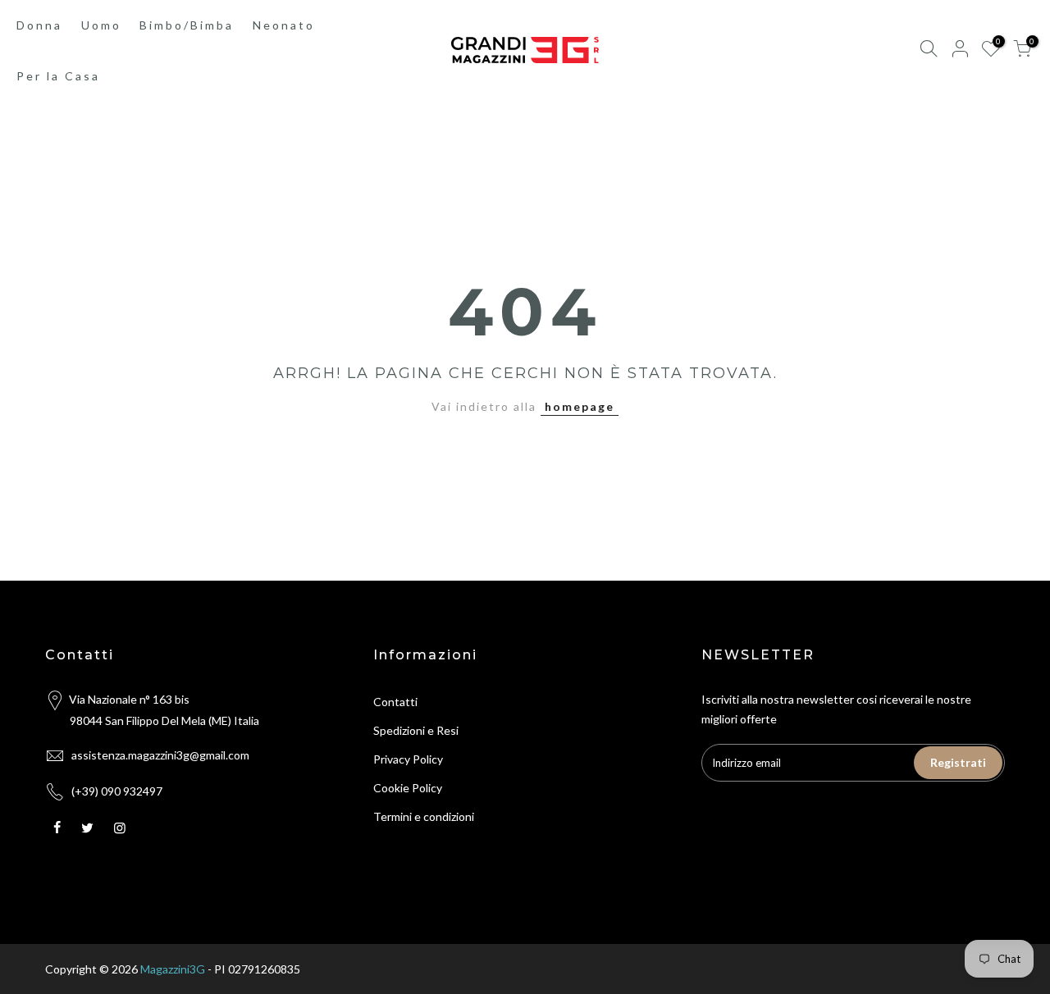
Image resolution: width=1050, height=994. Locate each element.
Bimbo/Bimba (186, 25)
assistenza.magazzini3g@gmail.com (160, 755)
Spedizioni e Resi (416, 730)
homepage (579, 406)
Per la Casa (58, 76)
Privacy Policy (408, 759)
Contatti (395, 702)
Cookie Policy (407, 788)
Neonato (284, 25)
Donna (39, 25)
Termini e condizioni (423, 816)
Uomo (101, 25)
